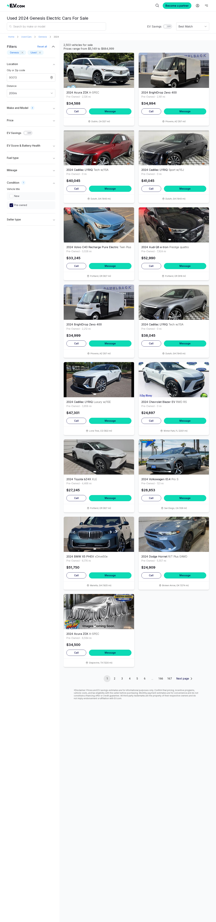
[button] (31, 64)
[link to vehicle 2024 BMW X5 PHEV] (99, 534)
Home (11, 36)
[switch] (167, 26)
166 (160, 678)
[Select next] (128, 68)
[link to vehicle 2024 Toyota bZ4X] (99, 457)
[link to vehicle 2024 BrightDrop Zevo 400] (174, 70)
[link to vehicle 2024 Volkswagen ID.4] (174, 457)
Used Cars (26, 36)
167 (169, 678)
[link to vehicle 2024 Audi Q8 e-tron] (174, 224)
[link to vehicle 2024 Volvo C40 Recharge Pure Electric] (99, 224)
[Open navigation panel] (206, 5)
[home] (81, 5)
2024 (56, 36)
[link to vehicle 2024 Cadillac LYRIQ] (99, 147)
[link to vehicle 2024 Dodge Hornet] (174, 534)
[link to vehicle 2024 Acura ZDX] (99, 70)
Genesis (42, 36)
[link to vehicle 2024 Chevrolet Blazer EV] (174, 379)
